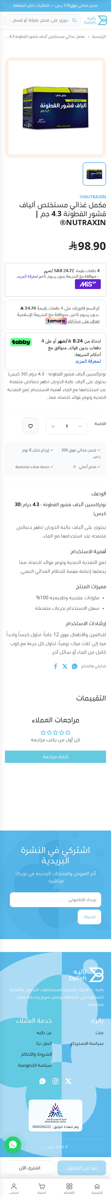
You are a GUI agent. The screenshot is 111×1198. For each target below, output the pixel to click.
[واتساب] (42, 1081)
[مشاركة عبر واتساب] (74, 666)
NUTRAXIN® (93, 197)
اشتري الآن (29, 1167)
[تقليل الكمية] (80, 426)
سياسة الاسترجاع (87, 1043)
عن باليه (44, 1032)
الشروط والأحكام (36, 1054)
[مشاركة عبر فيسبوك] (55, 666)
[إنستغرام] (55, 1081)
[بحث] (74, 20)
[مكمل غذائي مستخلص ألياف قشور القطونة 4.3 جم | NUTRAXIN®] (94, 174)
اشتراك (89, 917)
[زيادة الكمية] (53, 426)
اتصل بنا (44, 1043)
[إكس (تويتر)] (68, 1081)
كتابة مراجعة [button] (55, 756)
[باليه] (95, 20)
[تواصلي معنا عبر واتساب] (13, 1144)
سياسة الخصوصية (35, 1065)
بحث (100, 1032)
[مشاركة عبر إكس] (65, 666)
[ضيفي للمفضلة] (31, 426)
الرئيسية (99, 37)
